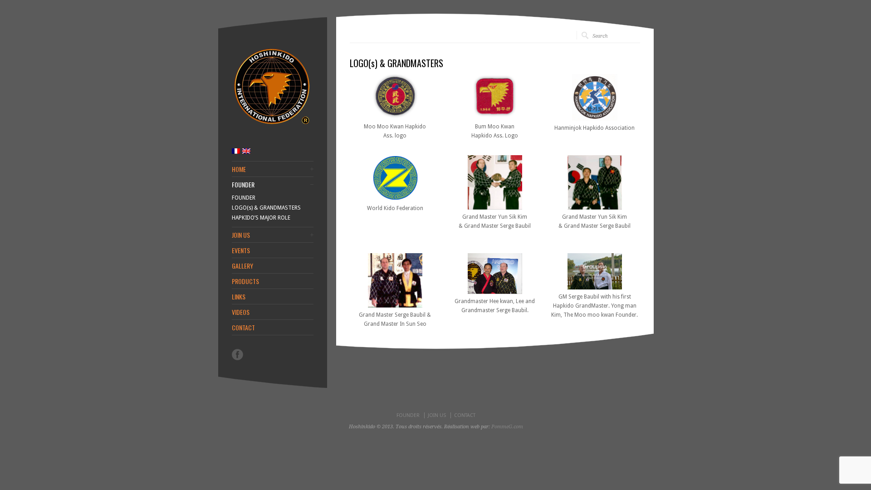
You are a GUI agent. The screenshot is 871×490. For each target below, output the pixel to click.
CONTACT (243, 327)
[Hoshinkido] (271, 125)
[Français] (236, 151)
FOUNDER (243, 184)
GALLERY (242, 266)
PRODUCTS (245, 281)
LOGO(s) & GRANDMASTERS (266, 208)
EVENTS (241, 250)
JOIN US (241, 235)
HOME (239, 169)
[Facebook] (237, 354)
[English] (246, 151)
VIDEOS (241, 312)
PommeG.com (507, 427)
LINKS (238, 297)
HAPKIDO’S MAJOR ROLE (261, 217)
